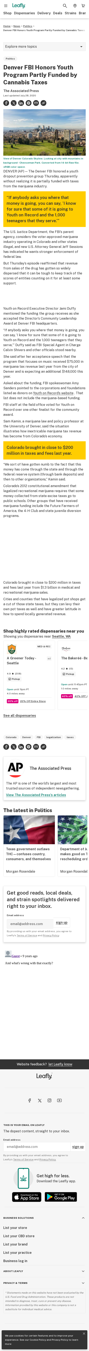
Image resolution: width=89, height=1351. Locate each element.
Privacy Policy (60, 1339)
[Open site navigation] (5, 5)
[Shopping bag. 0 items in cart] (83, 5)
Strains (70, 13)
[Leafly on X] (39, 1100)
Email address (15, 915)
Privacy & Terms (15, 1283)
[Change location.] (74, 5)
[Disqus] (44, 1001)
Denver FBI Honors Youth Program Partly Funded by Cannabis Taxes (44, 30)
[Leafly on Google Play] (61, 1197)
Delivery (44, 13)
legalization (53, 737)
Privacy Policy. (47, 1159)
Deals (57, 13)
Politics (27, 26)
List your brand (15, 1244)
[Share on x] (14, 103)
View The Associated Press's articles (36, 795)
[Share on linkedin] (21, 103)
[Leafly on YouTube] (59, 1100)
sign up (61, 922)
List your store (15, 1228)
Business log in (15, 1261)
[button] (43, 103)
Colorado (11, 737)
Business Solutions (18, 1217)
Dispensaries (24, 13)
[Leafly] (19, 5)
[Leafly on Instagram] (49, 1100)
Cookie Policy (38, 1339)
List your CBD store (19, 1236)
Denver (26, 737)
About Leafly (13, 1271)
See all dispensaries (19, 716)
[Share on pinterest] (28, 103)
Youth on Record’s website (53, 393)
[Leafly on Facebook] (30, 1100)
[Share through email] (36, 103)
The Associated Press (21, 91)
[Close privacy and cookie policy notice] (84, 1333)
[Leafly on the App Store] (26, 1197)
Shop (7, 13)
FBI (39, 737)
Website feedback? (44, 1064)
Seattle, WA (61, 636)
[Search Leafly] (65, 5)
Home (7, 26)
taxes (70, 737)
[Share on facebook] (6, 103)
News (16, 26)
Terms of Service (27, 935)
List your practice (17, 1253)
